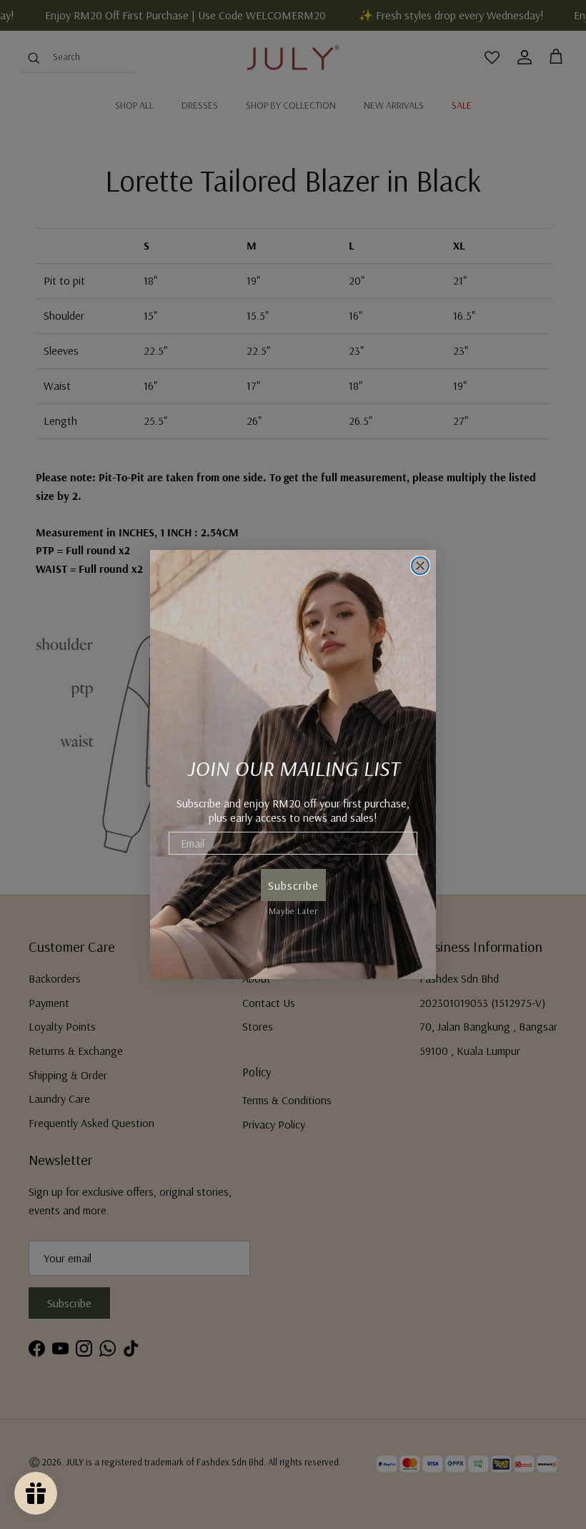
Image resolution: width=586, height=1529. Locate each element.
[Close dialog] (420, 565)
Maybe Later (293, 908)
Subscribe (293, 885)
